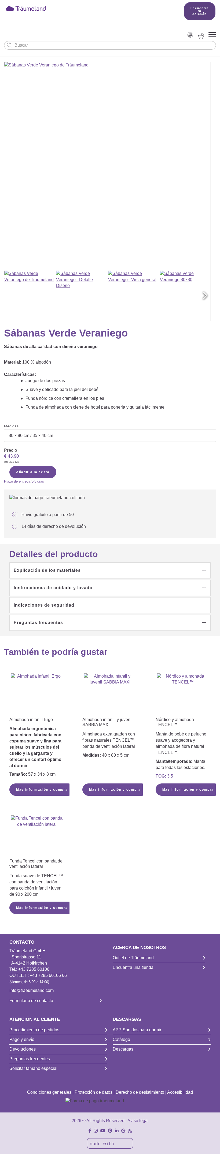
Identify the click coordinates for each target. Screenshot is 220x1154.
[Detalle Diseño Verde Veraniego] (81, 296)
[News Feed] (130, 1131)
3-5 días (37, 481)
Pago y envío (21, 1039)
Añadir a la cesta (33, 472)
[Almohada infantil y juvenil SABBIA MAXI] (110, 694)
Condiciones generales (49, 1092)
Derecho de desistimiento (140, 1092)
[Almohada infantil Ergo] (37, 694)
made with (103, 1144)
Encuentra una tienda (133, 967)
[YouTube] (102, 1131)
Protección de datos (93, 1092)
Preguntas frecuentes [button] (38, 622)
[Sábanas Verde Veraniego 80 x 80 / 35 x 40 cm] (185, 296)
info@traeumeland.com (31, 990)
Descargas (123, 1049)
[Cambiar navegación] (212, 35)
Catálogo (121, 1039)
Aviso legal (138, 1120)
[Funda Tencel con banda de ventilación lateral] (37, 836)
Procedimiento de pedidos (34, 1030)
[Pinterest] (110, 1131)
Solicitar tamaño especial (33, 1068)
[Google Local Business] (123, 1131)
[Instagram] (96, 1131)
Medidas (11, 426)
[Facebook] (90, 1131)
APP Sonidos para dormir (137, 1030)
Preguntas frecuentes (29, 1058)
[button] (205, 295)
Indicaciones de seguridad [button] (44, 605)
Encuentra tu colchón (199, 11)
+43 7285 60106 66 (48, 975)
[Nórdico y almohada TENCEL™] (183, 694)
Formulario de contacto (31, 1000)
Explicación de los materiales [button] (47, 570)
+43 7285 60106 (33, 969)
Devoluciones (22, 1049)
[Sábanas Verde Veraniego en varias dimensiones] (29, 296)
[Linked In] (117, 1131)
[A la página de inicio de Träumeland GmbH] (86, 8)
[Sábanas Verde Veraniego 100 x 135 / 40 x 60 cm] (133, 296)
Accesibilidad (180, 1092)
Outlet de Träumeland (133, 957)
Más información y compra (42, 789)
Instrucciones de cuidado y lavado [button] (53, 587)
